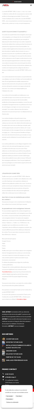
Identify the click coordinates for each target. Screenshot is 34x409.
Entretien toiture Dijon (14, 342)
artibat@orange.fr (10, 377)
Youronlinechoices (7, 272)
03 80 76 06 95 (17, 1)
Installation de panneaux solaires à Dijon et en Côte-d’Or (18, 346)
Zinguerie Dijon (11, 351)
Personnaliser (9, 399)
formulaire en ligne (21, 299)
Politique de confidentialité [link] (12, 402)
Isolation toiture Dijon (14, 354)
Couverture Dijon (12, 339)
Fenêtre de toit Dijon (13, 357)
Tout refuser (19, 396)
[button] (31, 5)
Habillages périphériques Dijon (16, 360)
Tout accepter (9, 396)
